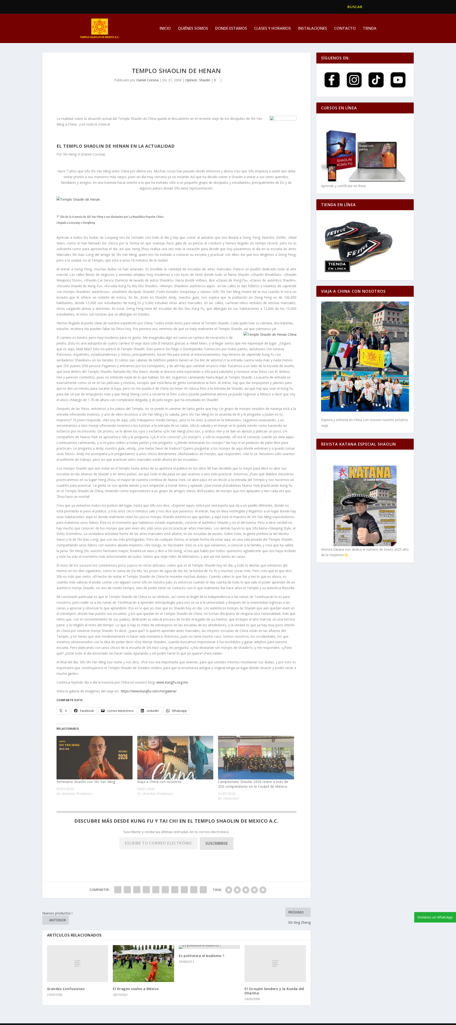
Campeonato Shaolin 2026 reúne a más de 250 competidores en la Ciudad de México (253, 784)
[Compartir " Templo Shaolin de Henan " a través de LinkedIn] (165, 889)
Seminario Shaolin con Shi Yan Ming (86, 781)
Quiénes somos (193, 28)
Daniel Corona (147, 80)
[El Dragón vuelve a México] (143, 963)
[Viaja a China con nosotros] (175, 757)
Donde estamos (231, 28)
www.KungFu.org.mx (172, 682)
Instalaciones (312, 28)
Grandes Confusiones (66, 988)
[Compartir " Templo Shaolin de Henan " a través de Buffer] (175, 889)
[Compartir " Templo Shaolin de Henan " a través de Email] (194, 889)
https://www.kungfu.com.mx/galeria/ (148, 691)
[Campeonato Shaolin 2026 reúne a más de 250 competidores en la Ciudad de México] (256, 757)
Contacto (345, 28)
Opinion (191, 80)
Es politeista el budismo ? (201, 955)
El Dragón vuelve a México (136, 988)
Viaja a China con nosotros (159, 781)
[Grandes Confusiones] (77, 963)
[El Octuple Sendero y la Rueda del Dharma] (275, 963)
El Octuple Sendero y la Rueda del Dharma (274, 990)
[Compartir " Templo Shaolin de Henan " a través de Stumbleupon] (184, 889)
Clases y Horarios (272, 28)
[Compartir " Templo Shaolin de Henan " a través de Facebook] (118, 889)
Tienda (369, 28)
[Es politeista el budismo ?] (209, 947)
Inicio (165, 28)
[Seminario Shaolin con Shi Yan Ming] (95, 757)
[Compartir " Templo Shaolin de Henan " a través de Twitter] (127, 889)
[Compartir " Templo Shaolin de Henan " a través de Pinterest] (156, 889)
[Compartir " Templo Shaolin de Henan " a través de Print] (203, 889)
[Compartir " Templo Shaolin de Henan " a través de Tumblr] (146, 889)
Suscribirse (216, 843)
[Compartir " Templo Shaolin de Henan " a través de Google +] (137, 889)
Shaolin (204, 80)
